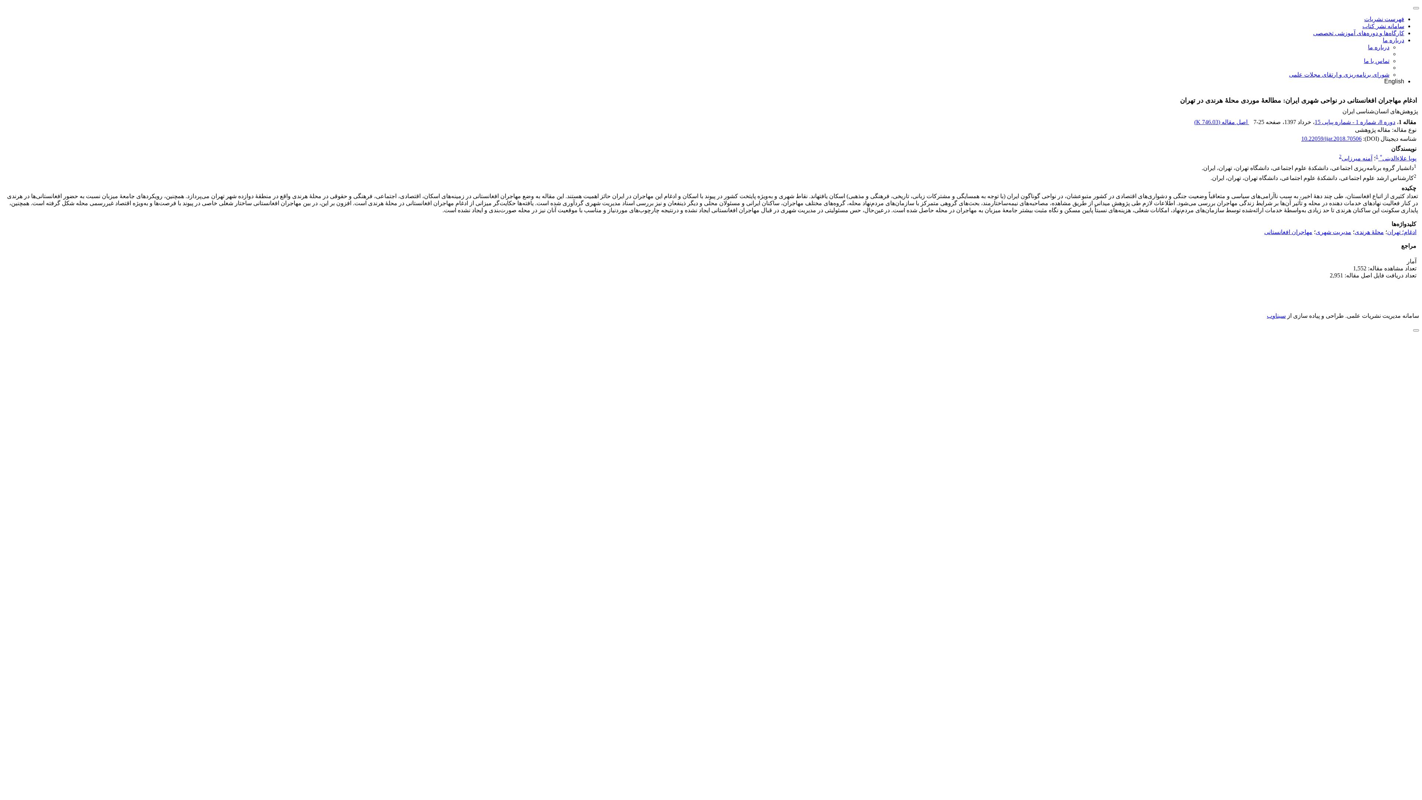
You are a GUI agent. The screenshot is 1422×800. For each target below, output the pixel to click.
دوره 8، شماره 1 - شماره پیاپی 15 (1355, 122)
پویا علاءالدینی (1398, 158)
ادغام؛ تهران (1401, 232)
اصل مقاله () (1221, 122)
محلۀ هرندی (1369, 232)
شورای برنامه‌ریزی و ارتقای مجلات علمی (1339, 74)
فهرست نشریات (1384, 19)
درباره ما (1393, 40)
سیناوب (1276, 316)
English (1394, 81)
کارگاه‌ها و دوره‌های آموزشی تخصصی (1358, 33)
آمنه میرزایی (1357, 158)
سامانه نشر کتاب (1383, 26)
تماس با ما (1376, 61)
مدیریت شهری (1333, 232)
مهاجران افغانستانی (1288, 232)
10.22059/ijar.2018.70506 (1331, 139)
